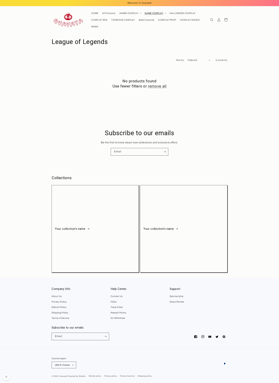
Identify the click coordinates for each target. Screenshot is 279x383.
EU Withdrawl (118, 318)
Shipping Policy (60, 312)
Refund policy (95, 376)
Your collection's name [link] (70, 228)
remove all (157, 86)
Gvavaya (63, 376)
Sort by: (180, 60)
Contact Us (117, 296)
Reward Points (118, 312)
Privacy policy (110, 376)
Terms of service (127, 376)
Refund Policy (59, 307)
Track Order (117, 307)
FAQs (114, 301)
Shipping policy (145, 376)
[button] (130, 13)
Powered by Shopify (76, 376)
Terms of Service (60, 318)
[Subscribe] (164, 152)
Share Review (177, 301)
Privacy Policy (59, 301)
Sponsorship (176, 296)
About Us (57, 296)
